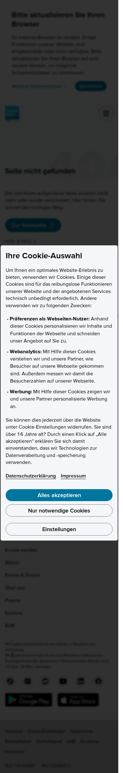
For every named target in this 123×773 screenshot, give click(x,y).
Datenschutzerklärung (31, 475)
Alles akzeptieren (59, 495)
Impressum (73, 475)
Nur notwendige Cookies (59, 510)
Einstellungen (59, 529)
